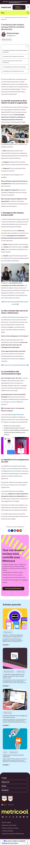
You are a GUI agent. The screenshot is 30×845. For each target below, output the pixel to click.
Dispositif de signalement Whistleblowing (13, 833)
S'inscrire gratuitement (18, 7)
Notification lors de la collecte (10, 843)
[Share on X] (12, 530)
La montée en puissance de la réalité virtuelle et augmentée (15, 51)
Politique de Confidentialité (9, 825)
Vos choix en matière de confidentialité (16, 841)
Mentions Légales (6, 822)
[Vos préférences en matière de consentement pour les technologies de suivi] (27, 842)
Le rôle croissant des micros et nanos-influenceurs (12, 61)
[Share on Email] (20, 530)
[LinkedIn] (24, 817)
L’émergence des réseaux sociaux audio (13, 56)
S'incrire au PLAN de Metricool (13, 588)
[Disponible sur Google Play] (12, 804)
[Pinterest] (27, 817)
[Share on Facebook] (9, 530)
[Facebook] (3, 817)
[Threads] (17, 817)
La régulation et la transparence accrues (13, 71)
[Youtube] (20, 817)
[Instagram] (6, 817)
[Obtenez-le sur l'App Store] (5, 804)
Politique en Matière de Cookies (10, 828)
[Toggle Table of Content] (27, 45)
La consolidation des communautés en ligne (14, 67)
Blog (2, 13)
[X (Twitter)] (13, 817)
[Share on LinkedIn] (15, 530)
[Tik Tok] (10, 817)
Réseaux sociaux (6, 39)
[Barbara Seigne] (3, 34)
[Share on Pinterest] (17, 530)
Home (2, 17)
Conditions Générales (7, 831)
